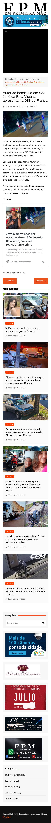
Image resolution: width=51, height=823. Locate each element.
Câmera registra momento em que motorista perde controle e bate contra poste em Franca (24, 380)
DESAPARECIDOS (14, 775)
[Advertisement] (25, 54)
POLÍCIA (33, 107)
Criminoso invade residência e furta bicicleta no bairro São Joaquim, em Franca (25, 591)
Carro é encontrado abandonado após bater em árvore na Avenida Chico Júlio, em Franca (23, 432)
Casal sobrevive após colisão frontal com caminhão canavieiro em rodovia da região (25, 539)
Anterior (11, 281)
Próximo (39, 281)
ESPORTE (10, 781)
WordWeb (7, 817)
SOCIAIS (9, 798)
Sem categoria (11, 792)
